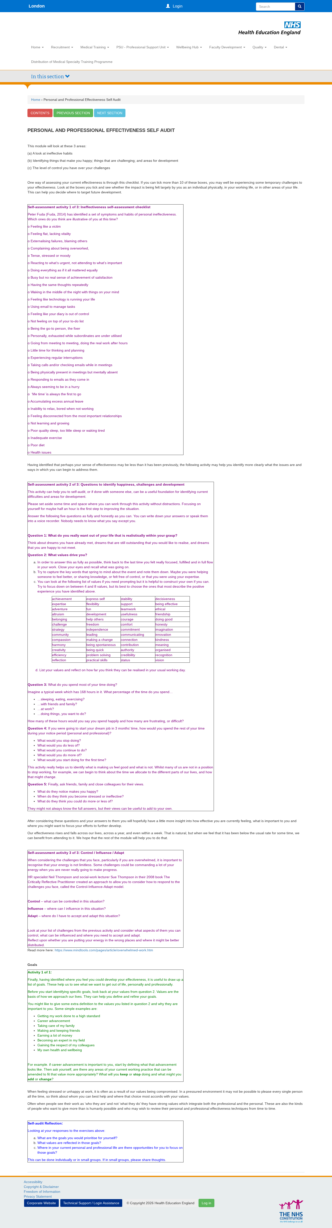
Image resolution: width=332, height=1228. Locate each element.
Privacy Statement (38, 1196)
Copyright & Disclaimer (41, 1187)
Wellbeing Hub (188, 47)
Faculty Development (226, 47)
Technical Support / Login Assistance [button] (91, 1203)
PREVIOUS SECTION (73, 113)
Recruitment (61, 47)
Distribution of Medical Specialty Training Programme (72, 62)
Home (36, 47)
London (37, 6)
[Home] (269, 22)
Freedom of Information (42, 1192)
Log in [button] (206, 1203)
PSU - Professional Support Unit (141, 47)
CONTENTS (40, 113)
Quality (258, 47)
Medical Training (93, 47)
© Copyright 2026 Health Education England (160, 1203)
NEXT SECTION (109, 113)
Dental (279, 47)
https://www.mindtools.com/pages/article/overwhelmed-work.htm (104, 950)
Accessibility (33, 1182)
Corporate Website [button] (41, 1203)
